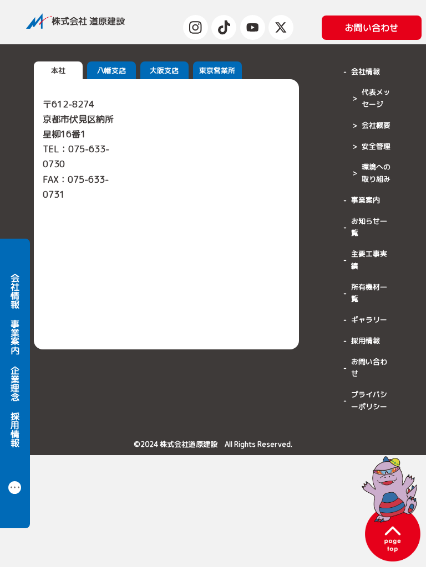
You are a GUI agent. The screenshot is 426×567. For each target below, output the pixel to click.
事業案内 (15, 336)
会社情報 (15, 290)
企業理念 (15, 383)
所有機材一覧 (369, 293)
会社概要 (376, 125)
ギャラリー (369, 319)
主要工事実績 (369, 260)
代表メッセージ (376, 98)
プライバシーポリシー (369, 400)
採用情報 (15, 429)
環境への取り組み (376, 173)
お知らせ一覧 (369, 227)
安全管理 (376, 146)
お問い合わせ (369, 368)
